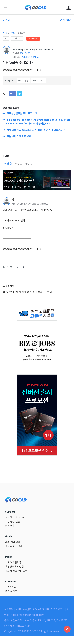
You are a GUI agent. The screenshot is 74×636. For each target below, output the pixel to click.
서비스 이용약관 (13, 562)
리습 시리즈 (11, 591)
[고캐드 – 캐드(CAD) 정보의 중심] (36, 7)
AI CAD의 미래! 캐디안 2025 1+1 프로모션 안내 (27, 292)
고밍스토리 (10, 587)
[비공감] (13, 80)
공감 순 (28, 163)
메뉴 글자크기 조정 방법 (19, 136)
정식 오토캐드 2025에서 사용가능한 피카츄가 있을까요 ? (36, 130)
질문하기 (66, 20)
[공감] (5, 80)
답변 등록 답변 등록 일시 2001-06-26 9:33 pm (30, 203)
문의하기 (9, 525)
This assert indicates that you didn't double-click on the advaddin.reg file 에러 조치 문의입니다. (36, 121)
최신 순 (18, 163)
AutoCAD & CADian (31, 57)
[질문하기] (67, 629)
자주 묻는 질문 (12, 521)
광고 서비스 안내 (13, 546)
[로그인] (68, 7)
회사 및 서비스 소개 (15, 517)
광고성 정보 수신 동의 (16, 570)
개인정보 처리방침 (14, 566)
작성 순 (8, 163)
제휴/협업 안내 (12, 542)
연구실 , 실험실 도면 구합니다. (22, 113)
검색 (7, 20)
